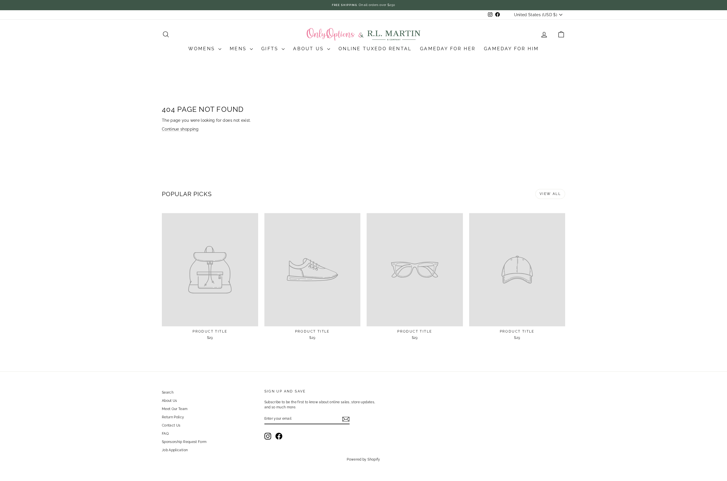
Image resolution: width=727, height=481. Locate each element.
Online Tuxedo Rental (375, 48)
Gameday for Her (447, 48)
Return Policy (173, 417)
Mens (239, 48)
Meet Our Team (175, 409)
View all (550, 194)
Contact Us (171, 425)
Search (168, 392)
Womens (202, 48)
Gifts (270, 48)
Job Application (175, 450)
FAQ (165, 434)
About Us (309, 48)
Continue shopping (180, 129)
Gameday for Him (511, 48)
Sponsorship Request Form (184, 442)
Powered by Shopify (363, 459)
